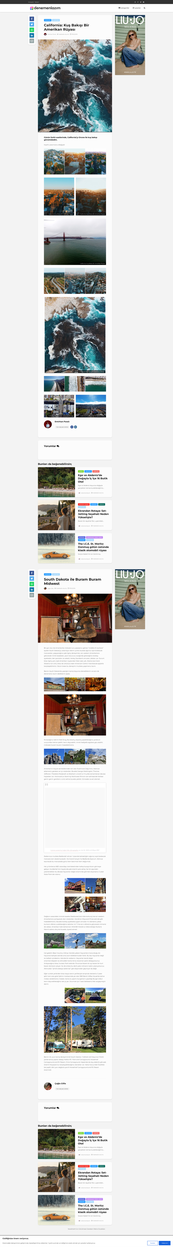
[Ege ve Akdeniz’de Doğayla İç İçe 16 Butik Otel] (56, 482)
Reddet (152, 1243)
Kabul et (165, 1243)
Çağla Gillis (50, 588)
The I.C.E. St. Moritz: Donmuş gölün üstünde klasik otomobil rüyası (93, 547)
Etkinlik (81, 537)
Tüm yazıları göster (62, 427)
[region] (86, 1241)
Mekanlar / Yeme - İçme (94, 537)
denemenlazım (85, 493)
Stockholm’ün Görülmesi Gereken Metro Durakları (86, 1229)
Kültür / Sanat (84, 504)
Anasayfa (31, 2)
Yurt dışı (56, 20)
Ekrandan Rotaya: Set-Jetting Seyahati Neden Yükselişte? (93, 514)
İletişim (37, 2)
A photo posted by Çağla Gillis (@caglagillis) (64, 850)
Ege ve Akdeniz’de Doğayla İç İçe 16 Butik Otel (93, 478)
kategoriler (124, 8)
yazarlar (137, 8)
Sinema (101, 504)
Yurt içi (96, 471)
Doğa (81, 471)
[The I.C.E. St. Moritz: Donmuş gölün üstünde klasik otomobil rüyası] (56, 548)
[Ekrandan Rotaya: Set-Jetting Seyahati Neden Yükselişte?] (56, 515)
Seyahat (47, 20)
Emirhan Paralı (51, 34)
